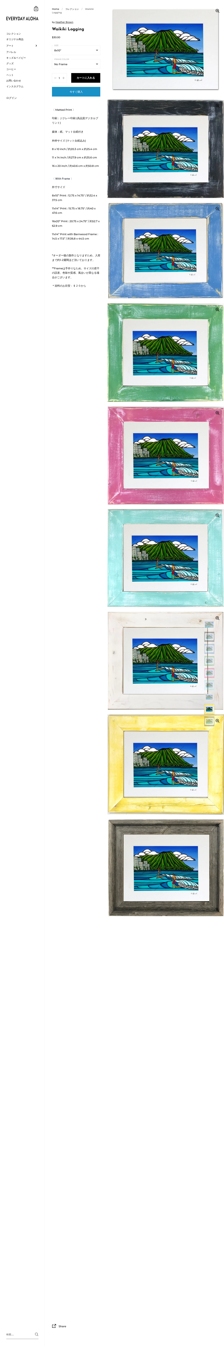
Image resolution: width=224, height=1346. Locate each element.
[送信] (36, 1334)
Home (55, 9)
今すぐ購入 (76, 91)
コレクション (72, 9)
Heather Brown (64, 22)
